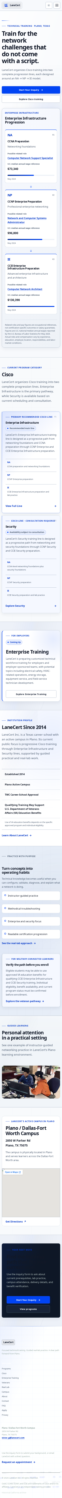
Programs (6, 1368)
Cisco (4, 1373)
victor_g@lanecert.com (13, 1437)
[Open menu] (57, 5)
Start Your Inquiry (31, 89)
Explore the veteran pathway (25, 1001)
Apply (4, 1410)
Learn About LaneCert (17, 835)
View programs (28, 1308)
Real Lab (5, 1387)
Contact (5, 1401)
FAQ (4, 1405)
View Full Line (31, 506)
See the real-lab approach (19, 943)
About (4, 1396)
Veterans (6, 1382)
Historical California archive (14, 1492)
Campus (5, 1391)
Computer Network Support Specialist (30, 158)
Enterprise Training (10, 1377)
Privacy (5, 1414)
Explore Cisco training (31, 99)
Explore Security (31, 605)
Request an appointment (18, 1462)
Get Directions (16, 1221)
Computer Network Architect (25, 289)
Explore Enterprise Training (31, 694)
